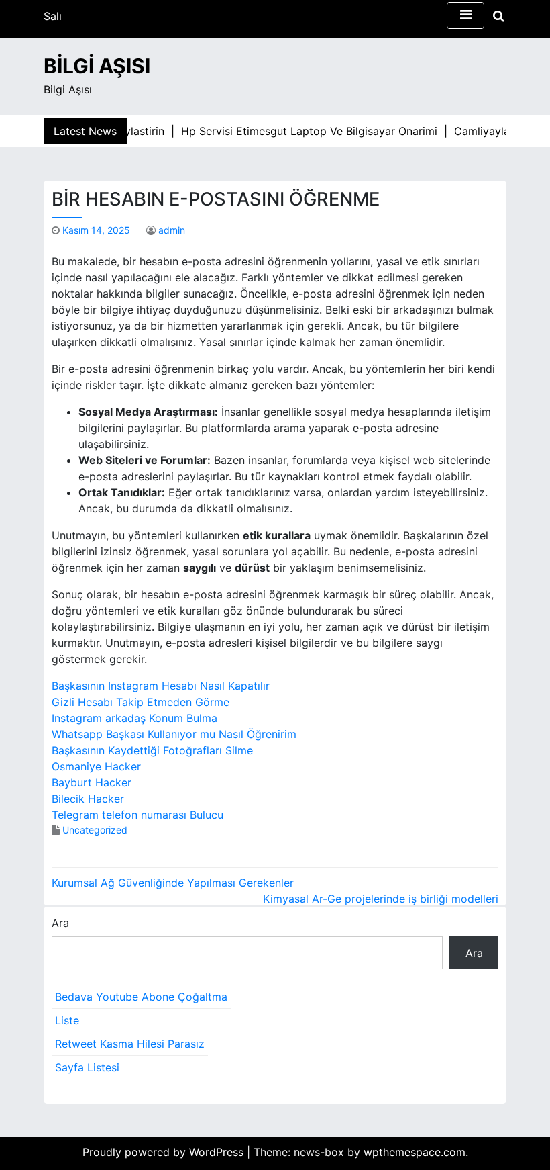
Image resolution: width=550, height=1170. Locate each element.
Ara (60, 923)
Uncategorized (94, 830)
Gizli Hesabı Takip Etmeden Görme (140, 702)
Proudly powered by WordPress (164, 1152)
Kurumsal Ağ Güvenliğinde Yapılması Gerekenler (173, 882)
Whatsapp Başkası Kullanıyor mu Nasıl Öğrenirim (174, 734)
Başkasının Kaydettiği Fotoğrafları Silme (152, 750)
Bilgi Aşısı (97, 66)
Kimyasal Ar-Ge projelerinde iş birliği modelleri (380, 898)
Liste (67, 1020)
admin (171, 230)
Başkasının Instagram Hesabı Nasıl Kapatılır (161, 685)
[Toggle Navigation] (465, 15)
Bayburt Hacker (91, 782)
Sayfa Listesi (87, 1067)
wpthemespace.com (414, 1152)
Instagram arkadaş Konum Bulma (134, 718)
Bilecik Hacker (88, 798)
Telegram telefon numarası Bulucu (137, 814)
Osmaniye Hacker (96, 766)
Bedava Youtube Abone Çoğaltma (141, 996)
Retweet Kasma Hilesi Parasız (130, 1043)
